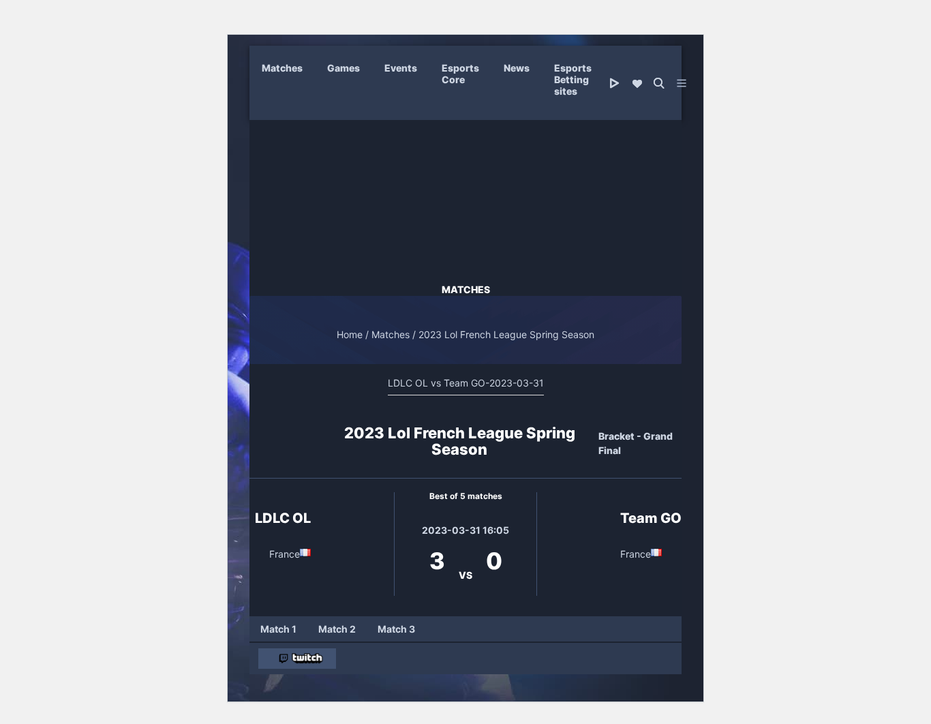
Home (350, 334)
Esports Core (460, 73)
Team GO (651, 518)
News (517, 68)
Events (400, 68)
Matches (282, 68)
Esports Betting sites (573, 79)
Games (343, 68)
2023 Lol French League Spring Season (506, 334)
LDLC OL (283, 518)
